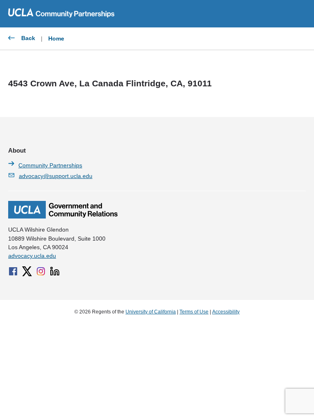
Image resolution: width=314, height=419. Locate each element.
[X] (27, 271)
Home (56, 38)
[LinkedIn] (55, 271)
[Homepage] (63, 216)
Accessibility (226, 312)
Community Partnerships (50, 165)
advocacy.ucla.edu (32, 255)
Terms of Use (194, 312)
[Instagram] (41, 271)
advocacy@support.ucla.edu (55, 176)
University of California (151, 312)
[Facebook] (13, 271)
